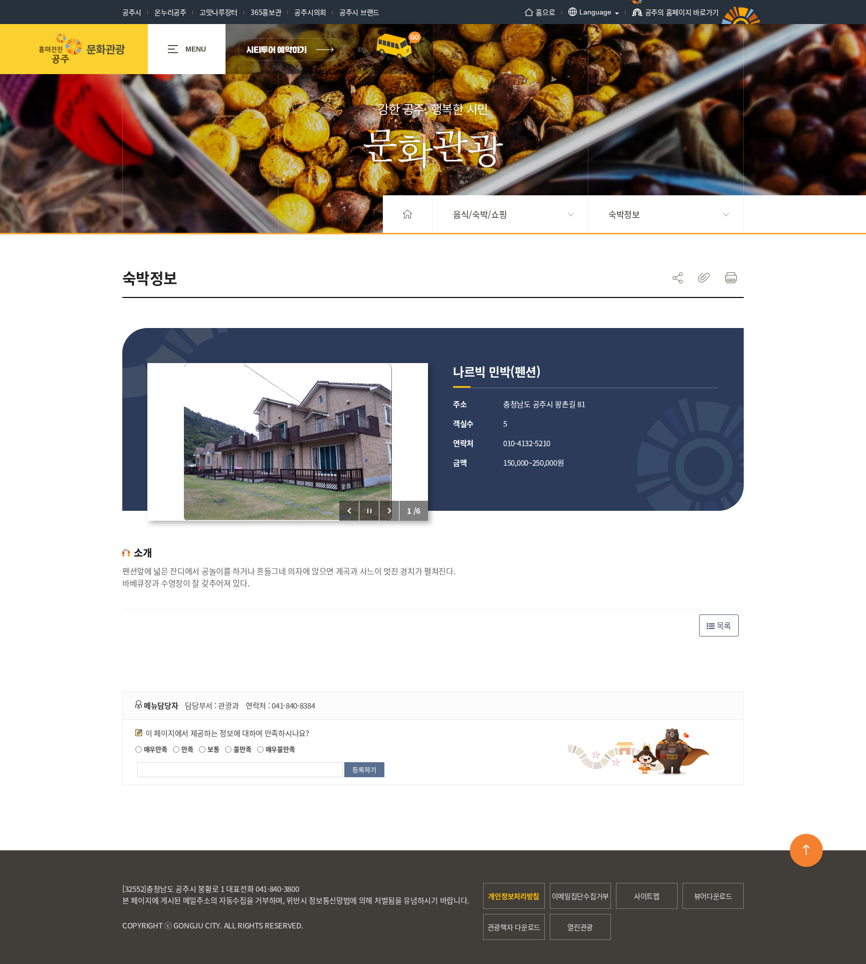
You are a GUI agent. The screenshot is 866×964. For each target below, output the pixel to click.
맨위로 (806, 850)
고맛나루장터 (218, 12)
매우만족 (154, 749)
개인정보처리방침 (513, 896)
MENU (195, 49)
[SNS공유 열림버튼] (677, 277)
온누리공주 (170, 12)
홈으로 (545, 12)
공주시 (131, 12)
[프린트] (730, 277)
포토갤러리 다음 (389, 511)
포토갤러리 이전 (349, 511)
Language (595, 12)
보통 (212, 749)
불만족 (241, 749)
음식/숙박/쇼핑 (480, 214)
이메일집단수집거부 (580, 896)
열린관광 (580, 927)
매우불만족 (279, 749)
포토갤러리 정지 (369, 511)
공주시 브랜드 (359, 12)
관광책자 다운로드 (514, 927)
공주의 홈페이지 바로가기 (682, 12)
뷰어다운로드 (713, 896)
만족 (186, 749)
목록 (723, 625)
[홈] (408, 214)
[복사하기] (704, 277)
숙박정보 (624, 214)
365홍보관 (266, 12)
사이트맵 (647, 896)
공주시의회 (310, 12)
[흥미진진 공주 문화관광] (81, 49)
